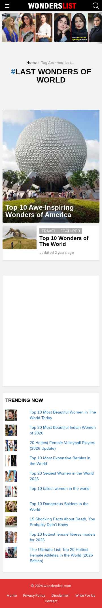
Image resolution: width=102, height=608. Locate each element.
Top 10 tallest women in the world (60, 488)
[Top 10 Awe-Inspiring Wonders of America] (51, 166)
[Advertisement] (51, 331)
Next (99, 28)
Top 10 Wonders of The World (63, 241)
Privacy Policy (34, 595)
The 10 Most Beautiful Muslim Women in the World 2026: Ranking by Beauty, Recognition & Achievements (26, 32)
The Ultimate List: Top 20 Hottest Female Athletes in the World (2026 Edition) (61, 555)
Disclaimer (60, 595)
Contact (51, 601)
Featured (70, 231)
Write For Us (85, 595)
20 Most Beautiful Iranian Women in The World (79, 35)
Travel (49, 231)
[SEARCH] (96, 6)
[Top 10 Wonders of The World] (20, 237)
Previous (3, 28)
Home (12, 595)
